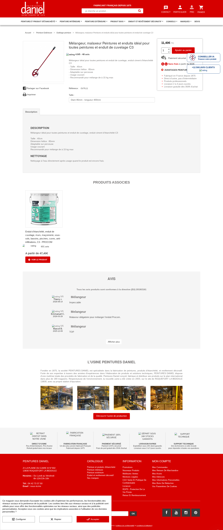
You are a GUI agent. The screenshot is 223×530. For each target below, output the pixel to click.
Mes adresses (158, 477)
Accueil (28, 33)
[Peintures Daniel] (33, 8)
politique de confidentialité (125, 525)
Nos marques (93, 478)
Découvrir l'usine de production (111, 416)
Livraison (126, 486)
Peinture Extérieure (44, 33)
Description (31, 112)
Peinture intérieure (95, 470)
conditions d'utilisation (144, 525)
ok (133, 513)
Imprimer (31, 94)
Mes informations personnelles (165, 480)
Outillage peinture (63, 33)
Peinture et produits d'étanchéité (101, 467)
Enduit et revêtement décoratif (100, 475)
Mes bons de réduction (163, 483)
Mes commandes (160, 467)
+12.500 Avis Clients (203, 67)
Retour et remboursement (134, 495)
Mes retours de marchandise (165, 470)
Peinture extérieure (95, 472)
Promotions (128, 467)
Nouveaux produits (131, 470)
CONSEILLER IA (206, 56)
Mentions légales (130, 477)
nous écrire (35, 486)
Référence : (74, 88)
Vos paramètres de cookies (164, 486)
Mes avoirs (157, 474)
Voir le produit (39, 260)
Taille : (72, 95)
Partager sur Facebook (38, 88)
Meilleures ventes (130, 474)
